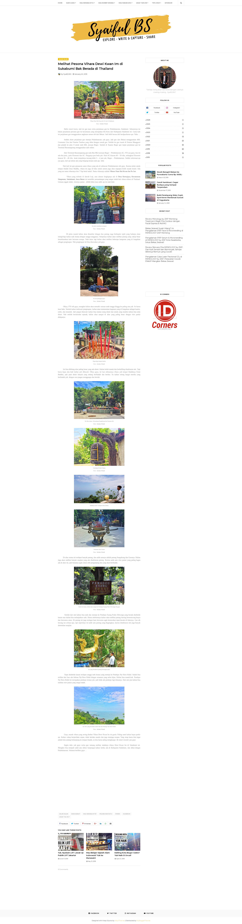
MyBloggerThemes (143, 920)
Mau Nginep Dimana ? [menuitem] (106, 3)
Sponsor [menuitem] (168, 3)
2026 (164, 120)
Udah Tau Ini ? (64, 817)
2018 (165, 153)
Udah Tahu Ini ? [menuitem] (142, 3)
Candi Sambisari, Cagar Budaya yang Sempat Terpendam (167, 184)
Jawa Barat (75, 814)
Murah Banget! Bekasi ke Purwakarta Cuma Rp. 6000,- (169, 173)
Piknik (117, 814)
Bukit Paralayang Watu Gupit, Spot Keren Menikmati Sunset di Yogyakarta (170, 197)
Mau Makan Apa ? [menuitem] (125, 3)
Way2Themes (120, 920)
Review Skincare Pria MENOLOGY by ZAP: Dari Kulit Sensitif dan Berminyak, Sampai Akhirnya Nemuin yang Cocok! (164, 249)
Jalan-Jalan (63, 814)
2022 (165, 136)
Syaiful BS (67, 74)
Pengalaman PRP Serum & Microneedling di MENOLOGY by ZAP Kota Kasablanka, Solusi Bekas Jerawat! (164, 240)
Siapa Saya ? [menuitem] (71, 3)
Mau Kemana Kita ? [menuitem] (87, 3)
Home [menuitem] (60, 3)
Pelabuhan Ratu (106, 814)
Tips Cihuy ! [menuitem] (156, 3)
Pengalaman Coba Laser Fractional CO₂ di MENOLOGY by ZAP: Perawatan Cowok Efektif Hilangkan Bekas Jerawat (163, 259)
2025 (164, 124)
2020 (165, 145)
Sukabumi (126, 814)
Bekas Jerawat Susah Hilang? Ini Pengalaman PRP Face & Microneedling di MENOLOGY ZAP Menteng (164, 230)
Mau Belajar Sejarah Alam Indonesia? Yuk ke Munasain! (98, 855)
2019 (165, 149)
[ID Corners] (164, 329)
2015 (164, 157)
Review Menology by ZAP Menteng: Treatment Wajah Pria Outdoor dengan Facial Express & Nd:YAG (162, 221)
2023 (164, 132)
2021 (165, 141)
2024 (164, 128)
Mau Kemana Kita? (89, 814)
